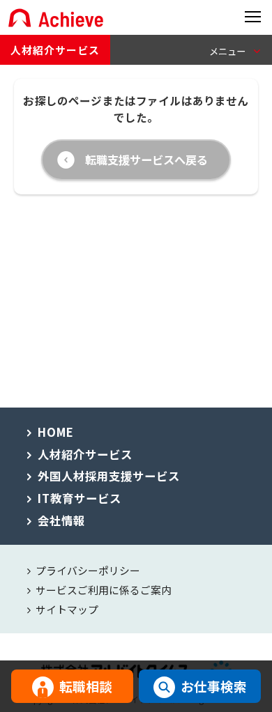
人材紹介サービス (55, 49)
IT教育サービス (79, 498)
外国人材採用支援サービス (109, 475)
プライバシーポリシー (88, 570)
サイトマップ (67, 609)
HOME (56, 432)
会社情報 (61, 520)
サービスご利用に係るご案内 (104, 589)
